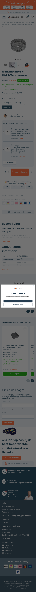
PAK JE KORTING (18, 301)
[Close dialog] (34, 285)
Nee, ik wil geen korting (18, 304)
